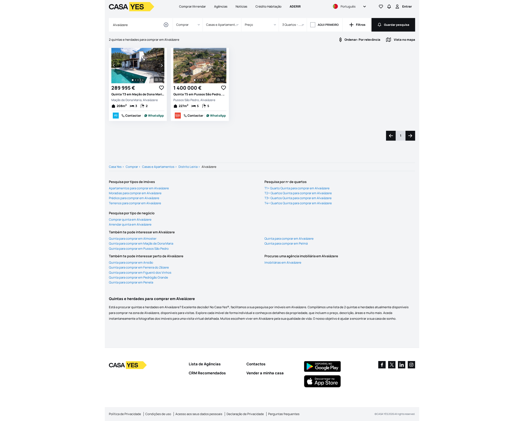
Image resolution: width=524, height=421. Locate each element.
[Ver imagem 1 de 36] (132, 80)
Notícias (241, 6)
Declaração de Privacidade (245, 414)
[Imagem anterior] (114, 65)
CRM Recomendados (207, 372)
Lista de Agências (205, 363)
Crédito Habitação (268, 6)
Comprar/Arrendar (192, 6)
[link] (154, 116)
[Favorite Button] (161, 88)
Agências (220, 6)
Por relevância (362, 39)
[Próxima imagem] (161, 65)
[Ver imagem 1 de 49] (194, 80)
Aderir (295, 6)
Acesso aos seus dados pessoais (198, 414)
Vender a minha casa (265, 372)
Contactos (255, 363)
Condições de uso (158, 414)
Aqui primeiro (328, 25)
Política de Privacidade (125, 414)
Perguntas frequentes (283, 414)
